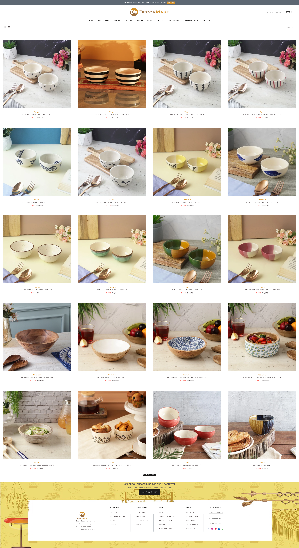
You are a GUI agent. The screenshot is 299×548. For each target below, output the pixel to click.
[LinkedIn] (219, 528)
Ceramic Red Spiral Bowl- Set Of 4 (187, 465)
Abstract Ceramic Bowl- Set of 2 (187, 202)
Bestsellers (103, 20)
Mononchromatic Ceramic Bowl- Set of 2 (262, 290)
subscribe (149, 492)
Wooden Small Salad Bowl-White (112, 377)
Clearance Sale (191, 20)
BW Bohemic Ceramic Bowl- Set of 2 (112, 202)
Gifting (117, 20)
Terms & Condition (166, 520)
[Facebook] (209, 528)
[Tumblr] (222, 528)
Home (91, 20)
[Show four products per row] (9, 27)
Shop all (206, 20)
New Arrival (140, 516)
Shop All (113, 524)
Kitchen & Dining (144, 20)
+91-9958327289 (215, 518)
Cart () (289, 12)
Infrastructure (192, 516)
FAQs (161, 512)
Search (279, 12)
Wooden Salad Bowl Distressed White (37, 465)
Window (128, 20)
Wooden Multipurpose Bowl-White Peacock (262, 377)
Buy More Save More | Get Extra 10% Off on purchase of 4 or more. (145, 2)
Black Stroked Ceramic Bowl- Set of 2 (37, 115)
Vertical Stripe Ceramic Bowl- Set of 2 (111, 115)
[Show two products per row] (5, 27)
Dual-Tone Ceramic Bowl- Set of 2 (187, 290)
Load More (149, 475)
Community (191, 520)
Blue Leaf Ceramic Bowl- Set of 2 (37, 202)
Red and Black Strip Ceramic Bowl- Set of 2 (262, 115)
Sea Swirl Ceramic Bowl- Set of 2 (112, 290)
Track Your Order (166, 528)
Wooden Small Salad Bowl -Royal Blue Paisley (187, 377)
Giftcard (139, 524)
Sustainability (192, 524)
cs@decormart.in (216, 512)
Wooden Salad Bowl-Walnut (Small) (37, 377)
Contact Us (190, 528)
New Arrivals (173, 20)
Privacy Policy (164, 524)
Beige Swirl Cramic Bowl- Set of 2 (36, 290)
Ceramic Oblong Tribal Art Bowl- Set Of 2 (112, 465)
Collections (140, 512)
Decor (160, 20)
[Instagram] (212, 528)
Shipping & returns (167, 516)
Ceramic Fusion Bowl (262, 465)
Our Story (190, 512)
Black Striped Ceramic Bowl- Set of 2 (187, 115)
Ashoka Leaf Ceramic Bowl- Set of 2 (262, 202)
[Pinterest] (216, 528)
